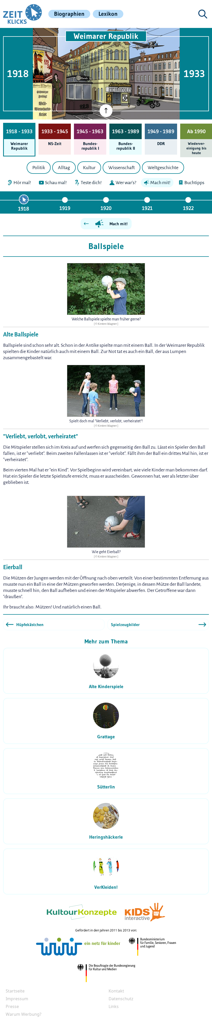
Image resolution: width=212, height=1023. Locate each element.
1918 (23, 209)
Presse (12, 1006)
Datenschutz (121, 999)
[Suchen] (202, 14)
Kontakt (116, 991)
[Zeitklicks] (22, 14)
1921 (147, 208)
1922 (188, 208)
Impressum (17, 999)
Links (114, 1006)
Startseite (15, 991)
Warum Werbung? (23, 1014)
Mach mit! (118, 223)
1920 (106, 208)
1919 (64, 208)
